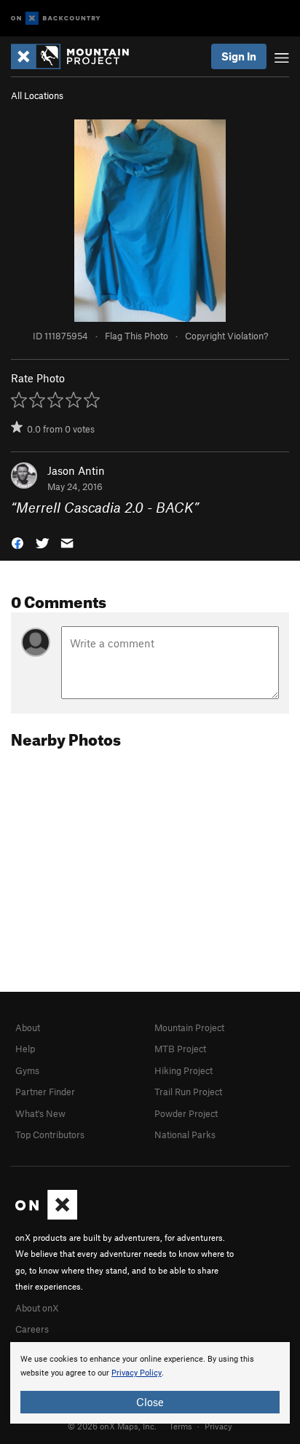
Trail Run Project (188, 1091)
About (27, 1027)
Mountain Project (189, 1027)
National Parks (185, 1134)
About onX (37, 1308)
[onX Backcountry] (55, 18)
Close (150, 1401)
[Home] (77, 56)
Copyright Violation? (226, 336)
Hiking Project (183, 1070)
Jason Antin (76, 470)
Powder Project (186, 1113)
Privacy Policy (136, 1373)
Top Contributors (49, 1134)
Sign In (238, 56)
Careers (32, 1329)
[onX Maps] (46, 1216)
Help (25, 1048)
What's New (40, 1113)
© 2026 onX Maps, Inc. (112, 1426)
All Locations (37, 95)
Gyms (27, 1070)
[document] (150, 1382)
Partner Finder (45, 1091)
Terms (180, 1426)
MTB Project (180, 1048)
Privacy (218, 1426)
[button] (17, 542)
